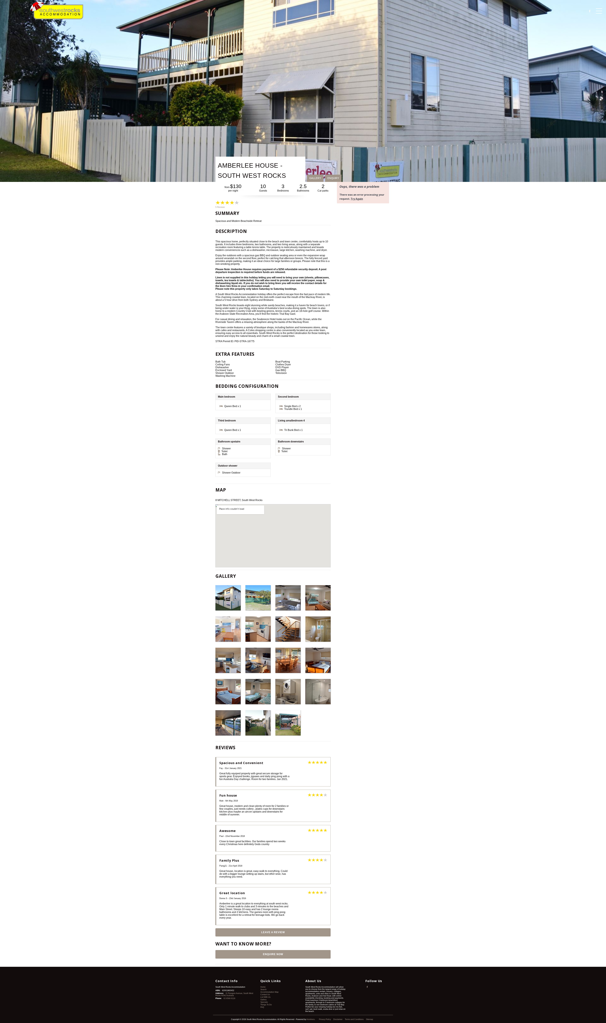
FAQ (262, 1007)
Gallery (263, 1000)
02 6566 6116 (229, 998)
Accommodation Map (269, 992)
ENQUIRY (333, 178)
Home (263, 987)
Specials (264, 1002)
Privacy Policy (325, 1019)
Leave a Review (273, 932)
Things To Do (266, 1005)
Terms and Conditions (354, 1019)
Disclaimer (338, 1019)
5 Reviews (220, 207)
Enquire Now (273, 954)
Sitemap (370, 1019)
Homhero (311, 1019)
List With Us (265, 997)
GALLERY (315, 178)
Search (263, 989)
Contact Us (265, 994)
